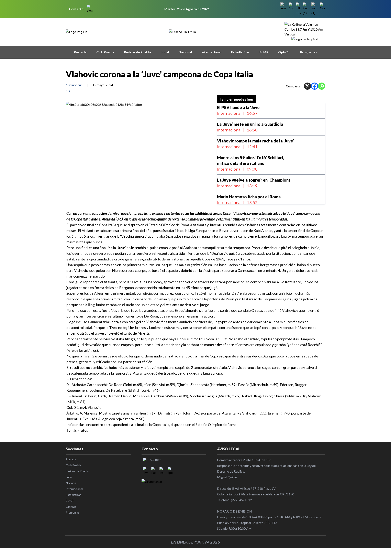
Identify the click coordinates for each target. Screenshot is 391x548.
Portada (80, 52)
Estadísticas (240, 52)
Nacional (185, 52)
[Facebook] (314, 86)
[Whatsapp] (321, 86)
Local (165, 52)
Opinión (284, 52)
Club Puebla (105, 52)
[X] (307, 86)
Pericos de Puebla (137, 52)
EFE (68, 91)
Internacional (211, 52)
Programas (308, 52)
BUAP (263, 52)
